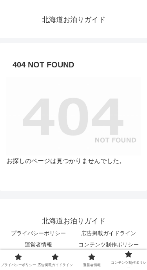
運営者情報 (38, 244)
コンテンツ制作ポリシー (108, 244)
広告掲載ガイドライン (108, 233)
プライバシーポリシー (38, 233)
